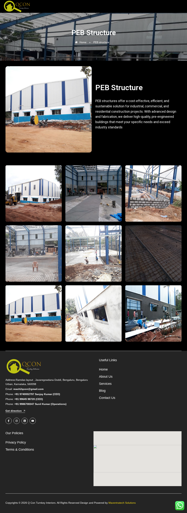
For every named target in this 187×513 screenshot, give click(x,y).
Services (105, 384)
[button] (9, 109)
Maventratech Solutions (122, 502)
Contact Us (107, 398)
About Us (105, 376)
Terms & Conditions (19, 449)
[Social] (8, 421)
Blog (102, 390)
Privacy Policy (15, 442)
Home (103, 369)
